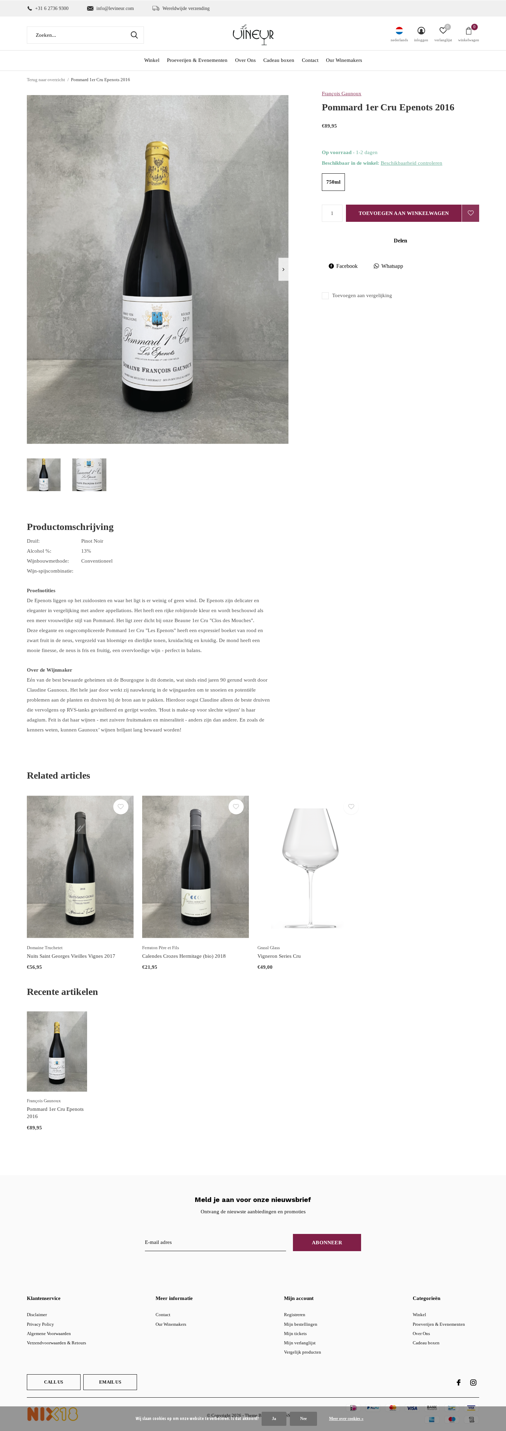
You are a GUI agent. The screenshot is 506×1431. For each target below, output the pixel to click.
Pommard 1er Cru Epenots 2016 (55, 1112)
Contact (310, 60)
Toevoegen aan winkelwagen (404, 213)
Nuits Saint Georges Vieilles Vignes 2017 (71, 956)
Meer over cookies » (346, 1418)
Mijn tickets (295, 1333)
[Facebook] (459, 1382)
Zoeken (134, 35)
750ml (333, 182)
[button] (44, 474)
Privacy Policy (40, 1324)
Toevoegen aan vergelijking (362, 295)
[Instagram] (473, 1382)
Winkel (151, 60)
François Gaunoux (341, 93)
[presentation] (283, 269)
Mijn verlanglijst (300, 1342)
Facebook (347, 266)
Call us (53, 1382)
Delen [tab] (400, 240)
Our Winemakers (344, 60)
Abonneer (327, 1242)
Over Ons (245, 60)
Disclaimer (37, 1314)
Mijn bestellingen (300, 1324)
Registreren (294, 1314)
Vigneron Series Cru (279, 956)
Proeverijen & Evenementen (197, 60)
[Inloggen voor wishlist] (470, 213)
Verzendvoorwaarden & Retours (56, 1342)
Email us (110, 1382)
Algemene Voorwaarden (49, 1333)
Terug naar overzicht (46, 79)
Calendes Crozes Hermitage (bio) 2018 (184, 956)
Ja (274, 1418)
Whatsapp (392, 266)
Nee (303, 1418)
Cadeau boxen (278, 60)
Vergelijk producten (302, 1352)
